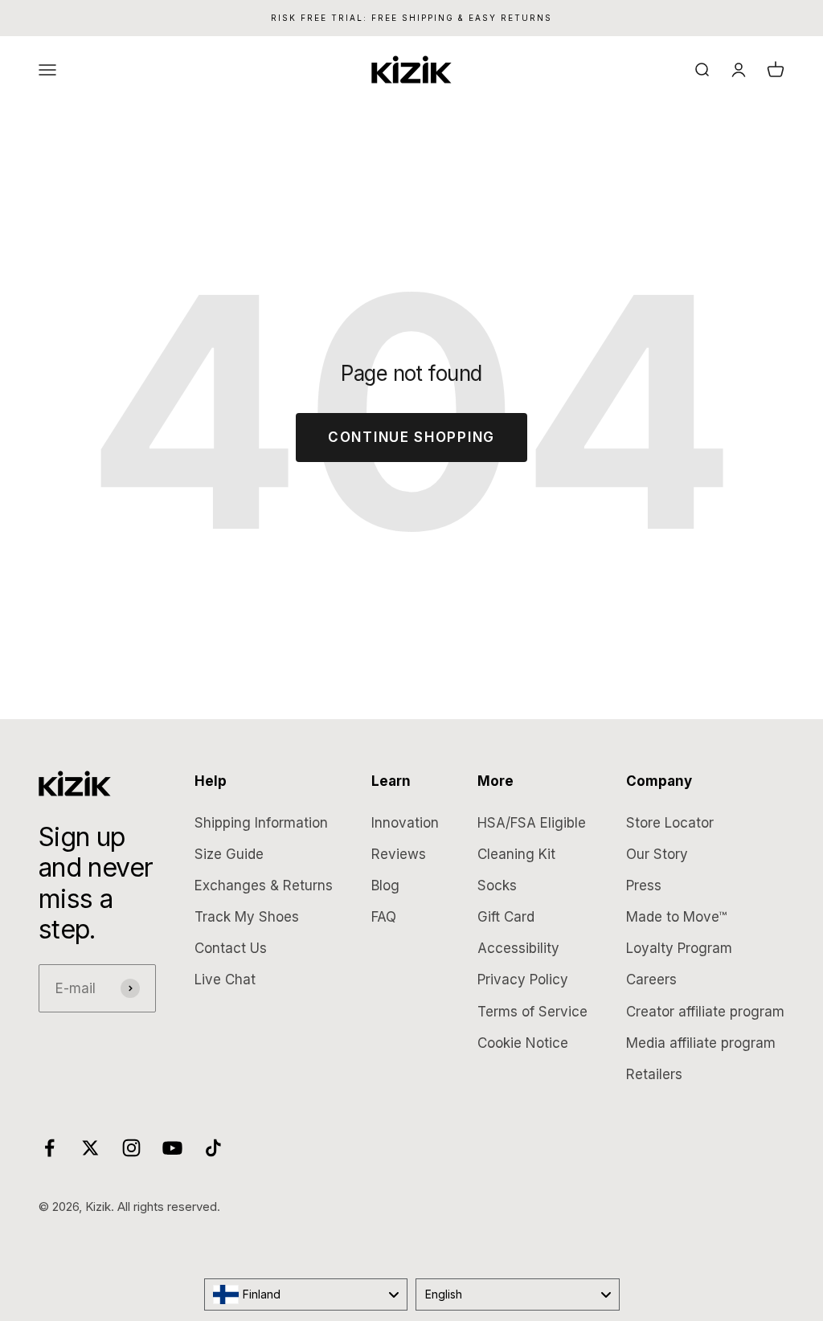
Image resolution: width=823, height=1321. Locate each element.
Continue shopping (411, 437)
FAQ (383, 917)
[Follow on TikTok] (213, 1148)
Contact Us (230, 948)
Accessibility (518, 948)
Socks (497, 885)
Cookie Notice (522, 1043)
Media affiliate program (701, 1043)
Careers (651, 979)
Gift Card (505, 917)
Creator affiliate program (705, 1012)
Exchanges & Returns (263, 885)
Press (643, 885)
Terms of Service (532, 1012)
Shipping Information (261, 823)
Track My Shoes (246, 917)
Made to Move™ (676, 917)
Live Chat (225, 979)
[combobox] (306, 1294)
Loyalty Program (679, 948)
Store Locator (670, 823)
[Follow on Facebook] (49, 1148)
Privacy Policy (522, 979)
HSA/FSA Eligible (531, 823)
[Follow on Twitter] (90, 1148)
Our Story (657, 854)
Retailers (654, 1074)
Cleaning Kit (516, 854)
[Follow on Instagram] (131, 1148)
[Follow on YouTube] (172, 1148)
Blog (385, 885)
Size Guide (229, 854)
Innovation (405, 823)
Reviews (398, 854)
